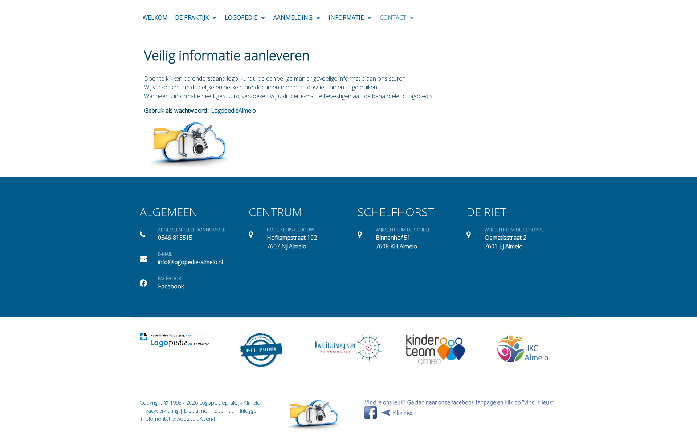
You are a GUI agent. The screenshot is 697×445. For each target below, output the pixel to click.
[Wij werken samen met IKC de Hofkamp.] (522, 348)
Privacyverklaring (159, 410)
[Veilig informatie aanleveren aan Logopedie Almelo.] (314, 414)
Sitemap (225, 410)
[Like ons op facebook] (459, 408)
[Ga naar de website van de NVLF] (174, 340)
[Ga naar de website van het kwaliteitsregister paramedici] (348, 347)
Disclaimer (196, 410)
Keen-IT (208, 418)
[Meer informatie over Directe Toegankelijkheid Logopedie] (261, 351)
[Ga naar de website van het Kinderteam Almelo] (435, 349)
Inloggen (250, 410)
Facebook (171, 286)
